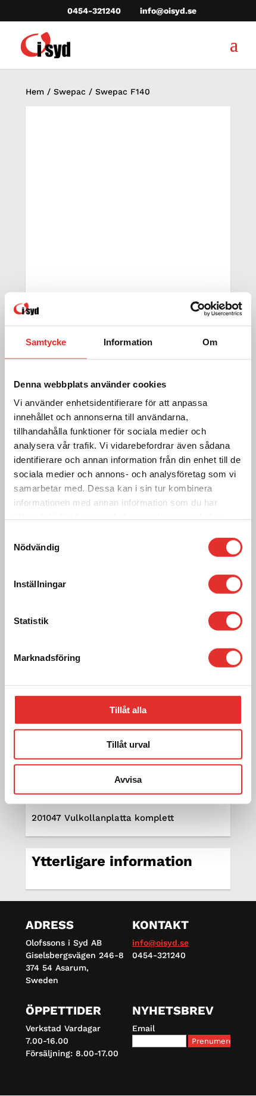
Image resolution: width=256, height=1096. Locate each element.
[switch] (225, 583)
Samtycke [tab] (46, 341)
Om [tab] (209, 341)
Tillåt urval (128, 744)
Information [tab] (128, 341)
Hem (35, 91)
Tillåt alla (128, 709)
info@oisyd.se (160, 942)
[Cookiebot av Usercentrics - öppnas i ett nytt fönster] (190, 309)
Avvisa (128, 779)
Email (143, 1028)
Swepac (70, 91)
